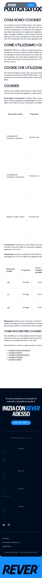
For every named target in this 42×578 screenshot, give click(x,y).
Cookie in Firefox (15, 353)
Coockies (5, 538)
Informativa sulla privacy (10, 542)
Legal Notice (6, 546)
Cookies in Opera (16, 357)
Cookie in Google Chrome (19, 355)
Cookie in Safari (15, 359)
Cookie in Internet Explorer (19, 350)
